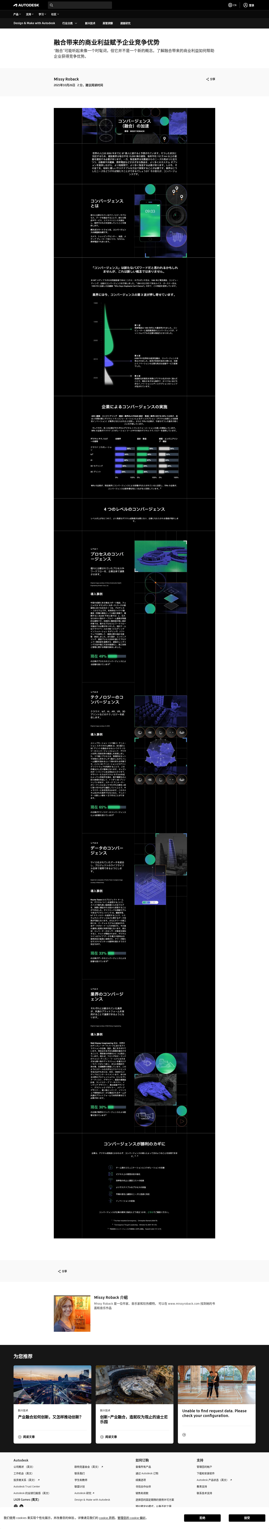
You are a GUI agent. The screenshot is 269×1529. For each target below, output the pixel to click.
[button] (26, 1437)
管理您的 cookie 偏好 (131, 1518)
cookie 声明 (107, 1518)
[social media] (19, 1506)
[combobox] (80, 5)
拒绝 (202, 1518)
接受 (247, 1518)
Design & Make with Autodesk (34, 23)
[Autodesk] (26, 5)
